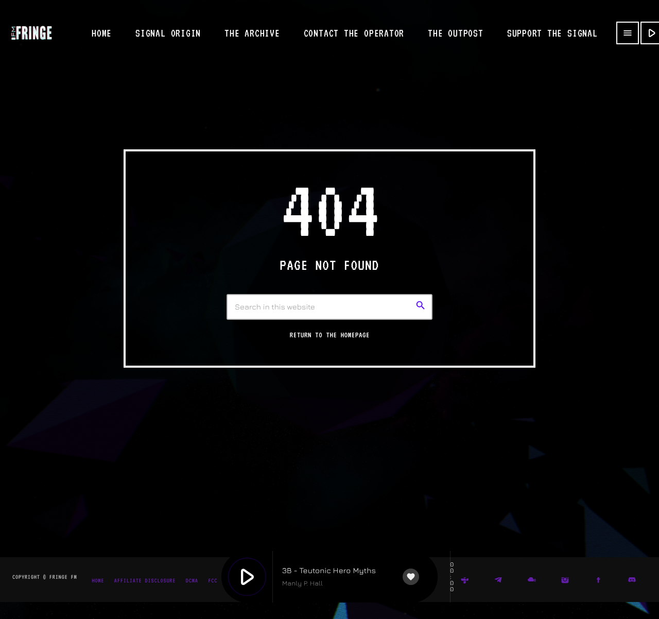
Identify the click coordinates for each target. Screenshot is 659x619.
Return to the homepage (330, 335)
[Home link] (31, 33)
